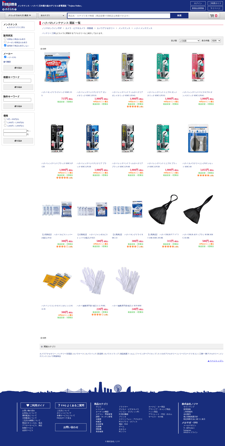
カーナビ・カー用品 (157, 407)
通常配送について (29, 415)
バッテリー (46, 33)
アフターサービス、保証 (32, 425)
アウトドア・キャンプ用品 (159, 409)
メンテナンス (124, 28)
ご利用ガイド (215, 3)
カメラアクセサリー (106, 28)
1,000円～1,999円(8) (15, 123)
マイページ (215, 8)
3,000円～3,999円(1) (15, 126)
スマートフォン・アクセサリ (130, 419)
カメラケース (78, 354)
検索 (179, 15)
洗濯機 (98, 427)
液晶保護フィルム (127, 354)
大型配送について (29, 418)
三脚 (53, 33)
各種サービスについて (66, 415)
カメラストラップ (111, 354)
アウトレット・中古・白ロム (160, 414)
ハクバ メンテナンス (143, 28)
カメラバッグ (90, 354)
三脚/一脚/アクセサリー (208, 354)
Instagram (187, 430)
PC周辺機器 (123, 414)
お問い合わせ (70, 427)
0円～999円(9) (13, 119)
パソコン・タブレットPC (129, 412)
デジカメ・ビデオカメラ (129, 409)
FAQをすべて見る (64, 418)
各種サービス (27, 428)
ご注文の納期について (31, 420)
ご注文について (63, 410)
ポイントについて (64, 413)
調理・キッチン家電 (104, 417)
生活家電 (99, 424)
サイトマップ (188, 407)
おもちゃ (122, 429)
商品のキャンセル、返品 (32, 423)
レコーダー (100, 409)
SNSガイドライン (190, 432)
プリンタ (122, 417)
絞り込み (18, 68)
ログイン (198, 3)
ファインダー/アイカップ (146, 354)
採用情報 (187, 409)
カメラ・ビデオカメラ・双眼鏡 (79, 28)
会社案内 (187, 414)
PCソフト (123, 431)
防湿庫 (100, 354)
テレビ (98, 407)
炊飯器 (98, 422)
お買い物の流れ (28, 410)
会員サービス (27, 430)
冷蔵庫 (98, 419)
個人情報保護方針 (190, 417)
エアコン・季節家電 (104, 414)
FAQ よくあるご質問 (72, 405)
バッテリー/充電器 (64, 354)
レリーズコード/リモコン (188, 354)
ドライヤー (123, 407)
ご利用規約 (188, 412)
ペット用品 (153, 412)
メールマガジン (189, 425)
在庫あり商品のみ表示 (16, 39)
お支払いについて (29, 413)
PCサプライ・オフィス (128, 422)
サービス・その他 (156, 417)
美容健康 (99, 431)
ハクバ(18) (11, 57)
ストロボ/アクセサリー (167, 354)
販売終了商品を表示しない (18, 46)
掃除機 (98, 429)
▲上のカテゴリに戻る (16, 27)
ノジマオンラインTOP (52, 28)
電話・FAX (123, 424)
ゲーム (121, 427)
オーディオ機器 (102, 412)
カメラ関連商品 (54, 356)
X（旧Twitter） (189, 428)
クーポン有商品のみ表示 (17, 42)
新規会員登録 (198, 8)
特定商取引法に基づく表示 (194, 419)
